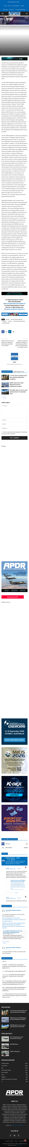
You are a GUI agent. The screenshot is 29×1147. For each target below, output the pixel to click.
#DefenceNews (21, 923)
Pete (3, 977)
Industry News (4, 379)
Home (5, 5)
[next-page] (5, 397)
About (9, 5)
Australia (7, 319)
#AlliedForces (12, 926)
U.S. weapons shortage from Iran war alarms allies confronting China (12, 931)
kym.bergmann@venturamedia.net (15, 303)
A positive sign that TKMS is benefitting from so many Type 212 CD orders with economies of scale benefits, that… (14, 985)
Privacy (16, 1141)
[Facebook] (2, 331)
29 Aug (19, 868)
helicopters (4, 321)
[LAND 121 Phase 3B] (5, 1053)
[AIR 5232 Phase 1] (5, 1046)
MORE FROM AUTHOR (18, 371)
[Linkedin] (9, 331)
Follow (26, 847)
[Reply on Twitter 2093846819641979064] (7, 893)
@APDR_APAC (13, 869)
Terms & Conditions (9, 1141)
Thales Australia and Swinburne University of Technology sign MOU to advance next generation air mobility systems (21, 344)
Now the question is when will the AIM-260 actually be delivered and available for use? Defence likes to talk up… (14, 998)
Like (27, 843)
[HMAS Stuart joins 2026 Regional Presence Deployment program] (5, 384)
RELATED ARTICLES (7, 371)
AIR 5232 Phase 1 (14, 1044)
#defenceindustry (20, 926)
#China (15, 923)
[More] (13, 331)
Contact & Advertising (20, 9)
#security (4, 928)
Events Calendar (15, 5)
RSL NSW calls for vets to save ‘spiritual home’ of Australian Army (18, 391)
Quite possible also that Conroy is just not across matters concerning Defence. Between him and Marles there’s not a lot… (14, 991)
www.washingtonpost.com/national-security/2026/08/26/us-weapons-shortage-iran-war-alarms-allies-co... (14, 919)
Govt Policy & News (4, 393)
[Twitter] (6, 331)
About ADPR (21, 1141)
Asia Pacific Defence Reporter (13, 910)
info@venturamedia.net (17, 1125)
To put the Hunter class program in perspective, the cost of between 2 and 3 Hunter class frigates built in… (14, 962)
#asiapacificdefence (16, 924)
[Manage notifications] (25, 1140)
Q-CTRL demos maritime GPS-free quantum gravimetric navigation (18, 377)
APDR (14, 362)
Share (4, 943)
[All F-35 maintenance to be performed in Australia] (5, 1039)
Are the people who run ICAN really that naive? (15, 967)
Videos (22, 5)
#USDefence (5, 923)
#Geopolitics (5, 926)
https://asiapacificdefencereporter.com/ (14, 364)
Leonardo (10, 321)
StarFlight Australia (6, 323)
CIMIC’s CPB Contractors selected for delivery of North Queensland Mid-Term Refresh (7, 343)
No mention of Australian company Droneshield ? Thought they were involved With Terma (13, 972)
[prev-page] (2, 397)
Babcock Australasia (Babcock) (16, 319)
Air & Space (7, 27)
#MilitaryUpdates (6, 924)
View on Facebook (5, 941)
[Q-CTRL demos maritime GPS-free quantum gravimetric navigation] (5, 377)
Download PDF (12, 597)
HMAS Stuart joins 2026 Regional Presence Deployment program (16, 384)
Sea (2, 386)
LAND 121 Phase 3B (14, 1051)
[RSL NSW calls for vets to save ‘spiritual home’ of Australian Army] (5, 391)
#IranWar (11, 923)
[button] (2, 14)
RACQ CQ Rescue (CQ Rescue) (19, 321)
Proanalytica (19, 1145)
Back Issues (5, 9)
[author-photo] (14, 360)
